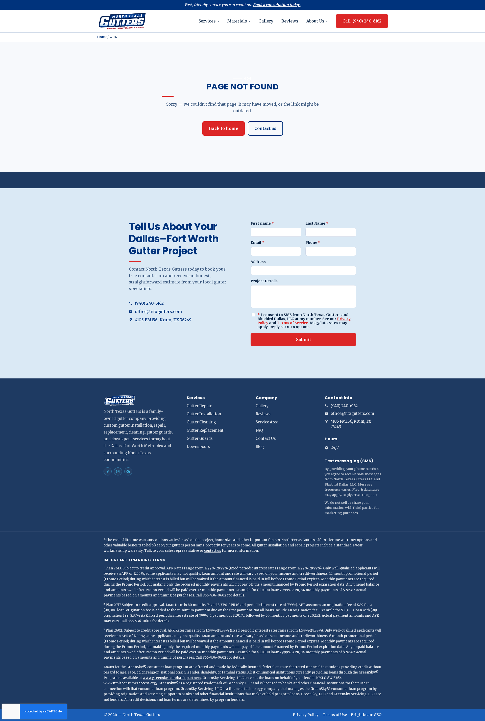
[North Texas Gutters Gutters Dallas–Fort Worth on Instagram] (118, 471)
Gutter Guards (200, 438)
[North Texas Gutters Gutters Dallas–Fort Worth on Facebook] (108, 471)
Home (102, 37)
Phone (312, 242)
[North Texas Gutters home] (122, 21)
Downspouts (198, 446)
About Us (315, 20)
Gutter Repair (199, 406)
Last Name (316, 223)
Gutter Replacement (205, 430)
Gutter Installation (204, 414)
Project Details (264, 281)
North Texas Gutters (141, 714)
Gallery (265, 20)
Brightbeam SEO (366, 714)
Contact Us (266, 438)
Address (258, 261)
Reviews (289, 20)
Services (207, 20)
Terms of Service (292, 323)
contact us (212, 550)
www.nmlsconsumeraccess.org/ (130, 683)
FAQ (259, 430)
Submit (303, 339)
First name (262, 223)
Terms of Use (335, 714)
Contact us (265, 128)
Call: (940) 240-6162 (362, 20)
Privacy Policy (306, 714)
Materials (237, 20)
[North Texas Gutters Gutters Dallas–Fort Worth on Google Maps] (128, 471)
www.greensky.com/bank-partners (172, 678)
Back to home (223, 128)
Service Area (267, 422)
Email (257, 242)
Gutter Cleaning (201, 422)
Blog (260, 446)
